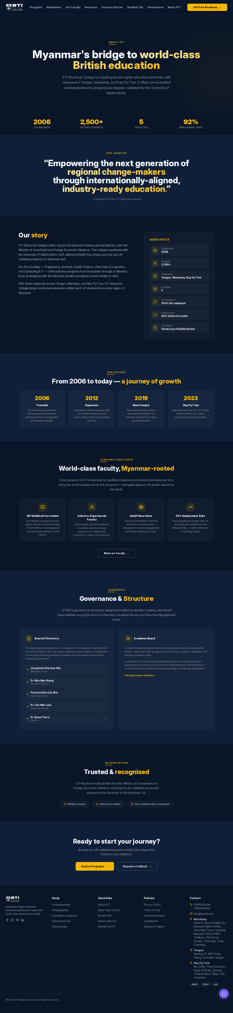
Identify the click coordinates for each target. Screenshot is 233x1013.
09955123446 (202, 904)
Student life (105, 915)
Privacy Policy (152, 904)
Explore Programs (94, 866)
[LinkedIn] (22, 920)
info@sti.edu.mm (203, 913)
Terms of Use (152, 910)
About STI (174, 7)
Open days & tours (109, 910)
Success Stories (112, 7)
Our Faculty (73, 7)
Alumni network (107, 921)
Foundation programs (64, 915)
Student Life (135, 7)
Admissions (54, 7)
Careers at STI (106, 926)
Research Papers (154, 926)
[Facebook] (7, 920)
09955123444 (202, 908)
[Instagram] (12, 920)
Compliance (151, 921)
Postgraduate (60, 910)
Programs (36, 7)
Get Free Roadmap (207, 7)
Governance (155, 7)
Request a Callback (137, 866)
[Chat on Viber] (224, 993)
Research (91, 7)
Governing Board (154, 915)
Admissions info (61, 921)
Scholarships (59, 926)
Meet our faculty (116, 553)
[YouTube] (17, 920)
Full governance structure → (141, 675)
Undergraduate (61, 904)
